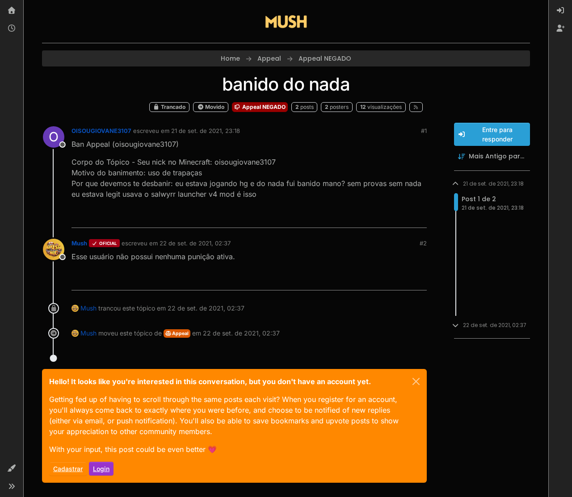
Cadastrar (68, 468)
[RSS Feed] (416, 107)
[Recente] (12, 28)
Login (101, 468)
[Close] (416, 381)
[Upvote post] (387, 217)
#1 (424, 130)
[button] (12, 468)
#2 (423, 243)
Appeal (180, 333)
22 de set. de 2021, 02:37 (195, 243)
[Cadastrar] (560, 28)
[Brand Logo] (286, 21)
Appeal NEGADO (263, 107)
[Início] (12, 11)
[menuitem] (560, 11)
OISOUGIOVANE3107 (101, 130)
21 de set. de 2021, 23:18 (205, 130)
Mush (79, 243)
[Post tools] (419, 217)
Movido (214, 107)
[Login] (560, 11)
